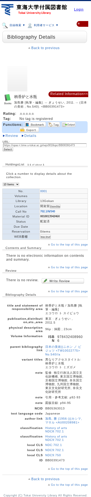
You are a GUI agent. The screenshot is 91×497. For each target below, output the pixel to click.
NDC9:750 (53, 455)
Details (30, 136)
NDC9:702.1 (54, 450)
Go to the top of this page (69, 244)
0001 (43, 191)
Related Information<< (69, 94)
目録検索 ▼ (16, 25)
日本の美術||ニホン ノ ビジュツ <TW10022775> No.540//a (63, 350)
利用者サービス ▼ (46, 25)
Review (12, 136)
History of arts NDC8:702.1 (56, 429)
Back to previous (45, 48)
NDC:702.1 (53, 445)
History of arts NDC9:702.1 (56, 438)
